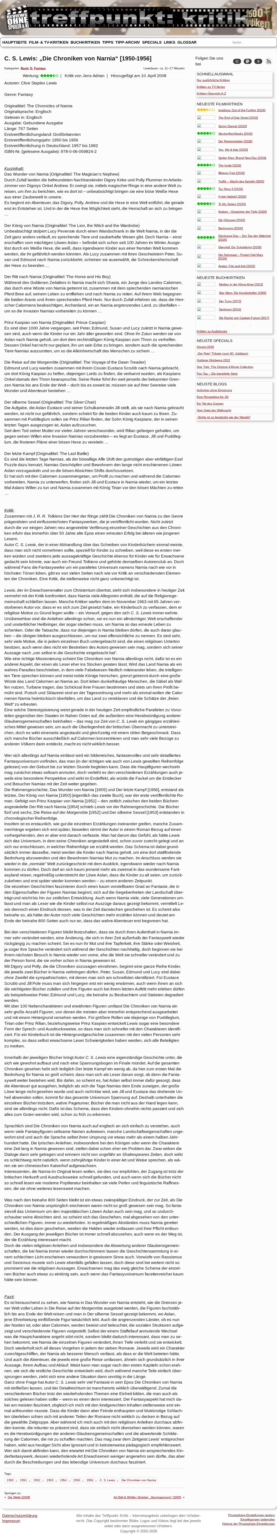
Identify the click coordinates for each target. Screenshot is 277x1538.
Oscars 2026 (205, 346)
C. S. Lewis (107, 1480)
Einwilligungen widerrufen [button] (257, 1519)
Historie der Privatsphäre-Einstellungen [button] (248, 1523)
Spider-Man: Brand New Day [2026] (242, 158)
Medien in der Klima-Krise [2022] (241, 284)
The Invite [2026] (229, 165)
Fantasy (40, 68)
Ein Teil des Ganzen (210, 403)
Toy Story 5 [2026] (230, 189)
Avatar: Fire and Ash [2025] (236, 266)
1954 (63, 1480)
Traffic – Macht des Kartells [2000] (241, 181)
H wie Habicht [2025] (232, 196)
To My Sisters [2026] (232, 204)
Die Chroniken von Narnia (138, 1480)
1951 (23, 1480)
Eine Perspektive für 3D (213, 397)
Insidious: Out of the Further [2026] (242, 110)
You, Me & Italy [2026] (233, 149)
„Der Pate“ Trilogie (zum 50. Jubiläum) (222, 353)
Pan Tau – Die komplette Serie (217, 373)
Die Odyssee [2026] (231, 220)
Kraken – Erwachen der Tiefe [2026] (242, 211)
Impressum (11, 1521)
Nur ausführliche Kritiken (213, 80)
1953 (50, 1480)
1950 (10, 1480)
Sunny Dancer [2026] (232, 126)
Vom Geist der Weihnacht (214, 410)
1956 (90, 1480)
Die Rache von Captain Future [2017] (244, 318)
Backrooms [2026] (230, 228)
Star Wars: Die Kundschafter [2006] (243, 293)
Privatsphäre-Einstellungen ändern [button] (251, 1515)
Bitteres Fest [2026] (231, 173)
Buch (25, 68)
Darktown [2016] (230, 309)
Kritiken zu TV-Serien (211, 87)
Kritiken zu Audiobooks (212, 331)
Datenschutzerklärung (19, 1515)
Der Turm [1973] (230, 301)
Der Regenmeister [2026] (235, 141)
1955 (76, 1480)
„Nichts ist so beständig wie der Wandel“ (224, 417)
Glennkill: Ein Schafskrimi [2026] (240, 247)
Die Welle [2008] (19, 1497)
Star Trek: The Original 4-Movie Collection (225, 367)
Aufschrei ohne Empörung (214, 390)
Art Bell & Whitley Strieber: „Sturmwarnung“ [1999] (147, 1497)
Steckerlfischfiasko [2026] (235, 133)
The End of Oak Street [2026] (238, 117)
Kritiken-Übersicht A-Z (211, 93)
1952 (36, 1480)
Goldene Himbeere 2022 (213, 360)
